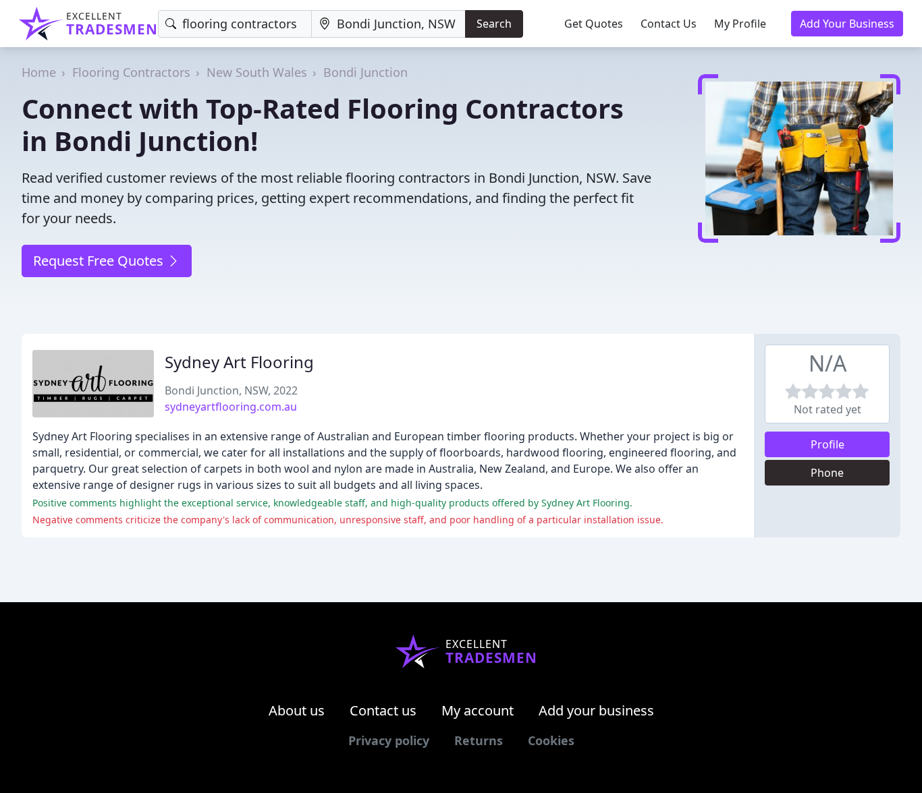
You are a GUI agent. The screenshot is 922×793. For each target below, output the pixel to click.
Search (494, 23)
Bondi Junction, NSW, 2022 (231, 390)
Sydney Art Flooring (239, 362)
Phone (827, 472)
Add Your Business (847, 23)
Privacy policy (388, 740)
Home (39, 72)
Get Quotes (593, 23)
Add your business (596, 710)
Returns (478, 740)
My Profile (740, 23)
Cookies (551, 740)
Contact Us (669, 23)
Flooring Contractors (131, 72)
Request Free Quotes (100, 261)
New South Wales (257, 72)
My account (477, 710)
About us (297, 710)
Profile (827, 444)
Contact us (383, 710)
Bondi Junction (365, 72)
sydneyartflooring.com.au (231, 406)
